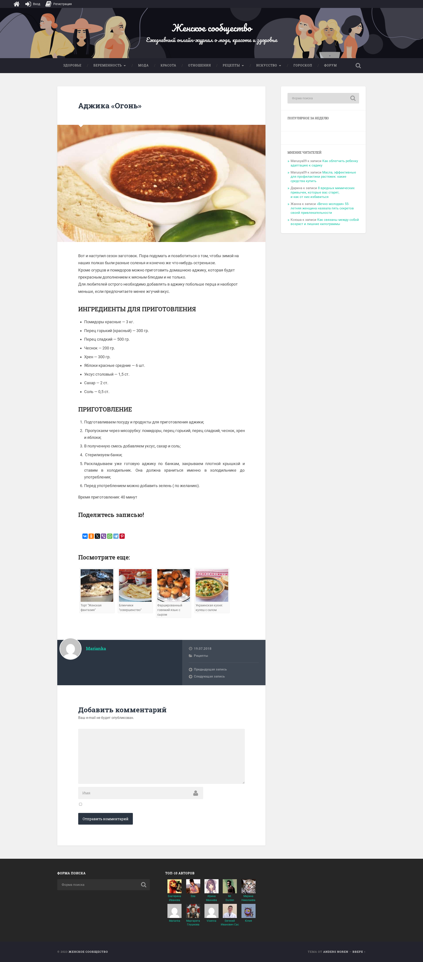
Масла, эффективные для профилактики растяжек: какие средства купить (323, 176)
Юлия (248, 920)
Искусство (266, 65)
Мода (143, 65)
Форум (330, 65)
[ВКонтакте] (85, 536)
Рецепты (231, 65)
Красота (168, 65)
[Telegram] (116, 536)
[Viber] (103, 536)
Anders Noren (335, 951)
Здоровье (72, 65)
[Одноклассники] (91, 536)
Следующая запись (209, 676)
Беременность (107, 65)
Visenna (211, 920)
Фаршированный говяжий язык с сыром (169, 610)
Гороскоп (302, 65)
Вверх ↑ (359, 951)
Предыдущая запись (210, 669)
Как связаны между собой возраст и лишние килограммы (325, 222)
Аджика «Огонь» (109, 105)
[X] (97, 536)
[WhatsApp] (109, 536)
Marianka (174, 920)
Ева (193, 896)
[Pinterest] (122, 536)
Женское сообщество (211, 27)
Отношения (199, 65)
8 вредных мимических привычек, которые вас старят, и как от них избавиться (322, 192)
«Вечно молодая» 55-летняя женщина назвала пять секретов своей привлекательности (322, 208)
